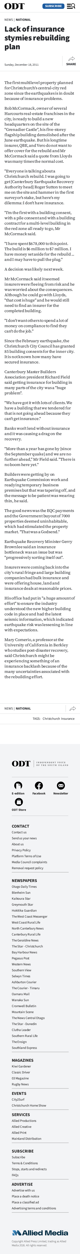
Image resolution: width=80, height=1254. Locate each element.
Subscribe (53, 6)
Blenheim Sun (21, 892)
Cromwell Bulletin (24, 1006)
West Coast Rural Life (26, 922)
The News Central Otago (28, 1018)
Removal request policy (27, 868)
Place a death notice (25, 1196)
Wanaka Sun (20, 1000)
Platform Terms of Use (26, 856)
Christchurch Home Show (29, 1105)
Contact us (19, 832)
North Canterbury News (28, 928)
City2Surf (18, 1099)
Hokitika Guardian (24, 910)
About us (18, 844)
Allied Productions (24, 1120)
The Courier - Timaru (26, 988)
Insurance (67, 718)
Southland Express (24, 1048)
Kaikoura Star (21, 898)
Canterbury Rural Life (26, 934)
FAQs (15, 1175)
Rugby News (20, 1084)
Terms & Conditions (25, 1163)
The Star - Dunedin (24, 1024)
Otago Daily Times (24, 886)
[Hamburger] (71, 6)
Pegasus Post (20, 958)
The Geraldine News (25, 940)
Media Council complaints (29, 862)
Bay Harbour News (24, 952)
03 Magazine (20, 1078)
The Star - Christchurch (27, 946)
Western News (21, 964)
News (8, 19)
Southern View (21, 970)
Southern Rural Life (25, 1036)
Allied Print (19, 1132)
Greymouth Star (22, 904)
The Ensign (19, 1042)
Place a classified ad (25, 1202)
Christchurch (51, 718)
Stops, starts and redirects (29, 1169)
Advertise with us (23, 1190)
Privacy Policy (21, 850)
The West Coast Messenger (29, 916)
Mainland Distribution (26, 1138)
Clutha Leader (21, 1030)
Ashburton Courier (24, 982)
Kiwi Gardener (21, 1066)
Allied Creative (21, 1126)
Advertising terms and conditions (34, 1208)
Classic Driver (21, 1072)
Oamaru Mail (20, 994)
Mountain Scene (23, 1012)
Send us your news (24, 838)
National (23, 19)
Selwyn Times (21, 976)
